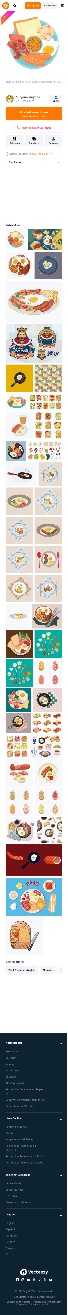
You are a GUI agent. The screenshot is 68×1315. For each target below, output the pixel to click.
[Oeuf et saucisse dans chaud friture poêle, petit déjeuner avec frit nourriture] (21, 584)
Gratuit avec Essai (34, 113)
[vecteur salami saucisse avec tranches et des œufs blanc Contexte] (19, 1082)
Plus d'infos (15, 162)
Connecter (49, 5)
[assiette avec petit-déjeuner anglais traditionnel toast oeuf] (47, 955)
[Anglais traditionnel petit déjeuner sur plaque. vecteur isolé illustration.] (19, 288)
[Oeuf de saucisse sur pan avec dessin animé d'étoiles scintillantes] (19, 430)
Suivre (56, 100)
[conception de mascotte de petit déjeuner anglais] (33, 395)
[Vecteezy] (5, 5)
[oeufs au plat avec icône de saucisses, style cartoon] (19, 506)
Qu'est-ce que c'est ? (42, 153)
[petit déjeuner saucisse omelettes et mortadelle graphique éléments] (33, 1254)
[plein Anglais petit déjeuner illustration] (16, 239)
